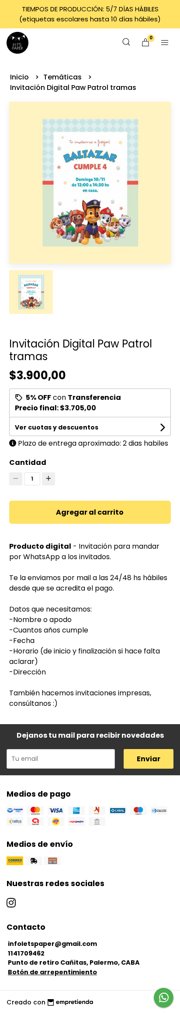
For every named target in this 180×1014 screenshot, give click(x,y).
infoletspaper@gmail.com (52, 943)
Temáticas (63, 77)
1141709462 (26, 953)
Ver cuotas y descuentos (56, 427)
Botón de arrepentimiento (52, 972)
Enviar (148, 759)
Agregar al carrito (90, 512)
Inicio (20, 77)
